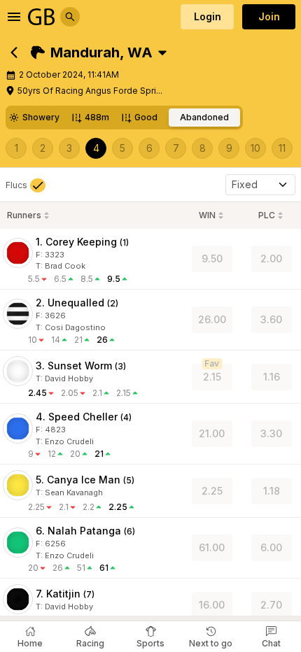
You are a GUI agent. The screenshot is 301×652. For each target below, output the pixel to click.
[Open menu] (14, 16)
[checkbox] (26, 185)
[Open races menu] (162, 52)
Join (269, 16)
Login (207, 16)
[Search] (70, 17)
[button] (92, 52)
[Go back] (14, 52)
